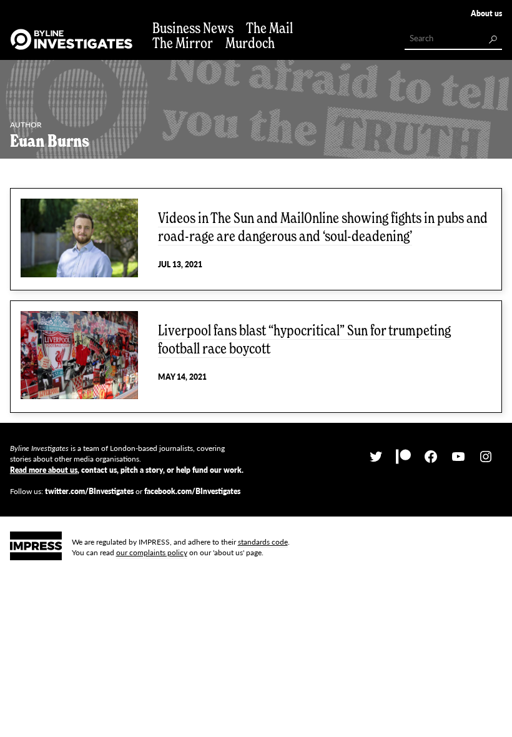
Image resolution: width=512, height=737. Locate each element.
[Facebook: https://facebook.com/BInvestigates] (431, 456)
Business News (193, 28)
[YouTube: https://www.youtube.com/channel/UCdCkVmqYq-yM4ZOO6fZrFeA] (458, 456)
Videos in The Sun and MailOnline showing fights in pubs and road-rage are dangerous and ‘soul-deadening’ (323, 227)
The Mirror (182, 43)
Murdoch (250, 43)
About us (486, 13)
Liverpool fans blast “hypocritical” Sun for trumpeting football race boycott (304, 339)
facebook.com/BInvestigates (192, 491)
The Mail (269, 28)
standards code (263, 542)
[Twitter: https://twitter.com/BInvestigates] (376, 456)
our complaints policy (151, 552)
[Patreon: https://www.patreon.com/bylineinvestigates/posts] (403, 456)
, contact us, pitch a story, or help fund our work (126, 470)
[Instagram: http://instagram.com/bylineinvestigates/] (486, 456)
